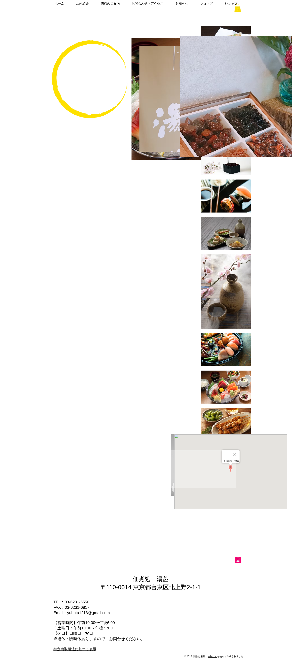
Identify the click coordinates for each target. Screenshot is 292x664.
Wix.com (212, 656)
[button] (237, 8)
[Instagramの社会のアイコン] (238, 560)
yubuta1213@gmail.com (88, 613)
